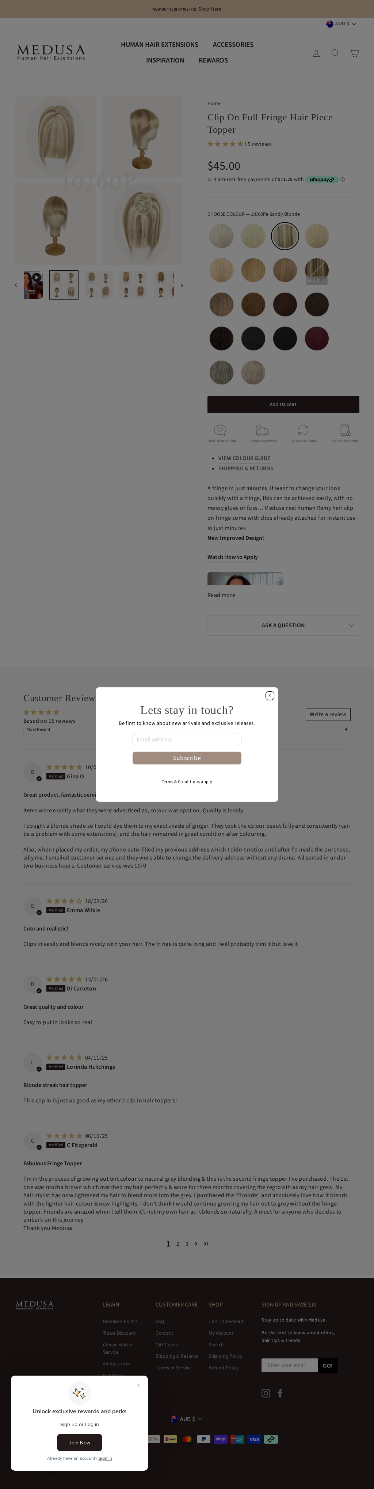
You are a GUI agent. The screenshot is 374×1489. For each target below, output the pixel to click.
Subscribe (187, 758)
